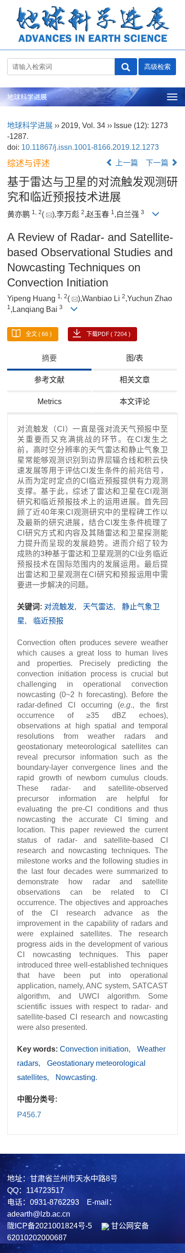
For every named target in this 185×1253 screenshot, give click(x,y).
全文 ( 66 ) (39, 334)
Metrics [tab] (49, 402)
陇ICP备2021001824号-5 (49, 1226)
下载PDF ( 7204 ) (108, 334)
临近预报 (48, 621)
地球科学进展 (27, 97)
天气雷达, (100, 607)
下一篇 (158, 163)
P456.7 (29, 1115)
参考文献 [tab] (49, 380)
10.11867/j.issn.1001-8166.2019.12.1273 (90, 147)
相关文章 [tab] (135, 380)
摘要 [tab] (49, 358)
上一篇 (125, 163)
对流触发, (61, 607)
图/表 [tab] (134, 358)
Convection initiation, (96, 1049)
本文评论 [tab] (135, 402)
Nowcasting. (76, 1077)
